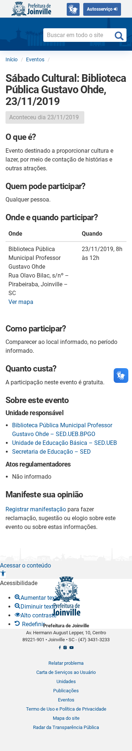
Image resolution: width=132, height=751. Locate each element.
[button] (3, 574)
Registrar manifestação (36, 509)
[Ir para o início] (31, 8)
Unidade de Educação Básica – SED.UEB (64, 442)
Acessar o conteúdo (25, 565)
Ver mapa (20, 301)
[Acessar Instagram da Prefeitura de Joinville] (65, 649)
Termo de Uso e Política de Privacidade (66, 709)
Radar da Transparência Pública (66, 727)
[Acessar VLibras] (73, 9)
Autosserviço (100, 9)
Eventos (66, 700)
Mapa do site (66, 718)
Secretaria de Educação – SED (51, 451)
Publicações (66, 690)
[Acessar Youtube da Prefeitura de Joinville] (71, 649)
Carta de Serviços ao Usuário (66, 672)
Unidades (66, 681)
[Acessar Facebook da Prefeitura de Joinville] (60, 649)
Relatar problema (66, 663)
